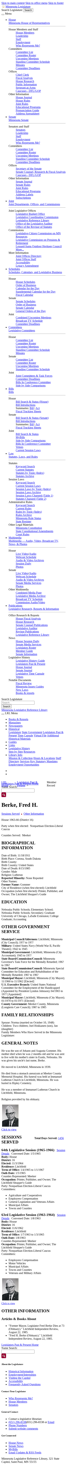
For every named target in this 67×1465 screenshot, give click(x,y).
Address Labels (24, 194)
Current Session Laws (28, 450)
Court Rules (22, 534)
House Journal (24, 97)
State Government (32, 732)
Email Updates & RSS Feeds (25, 1452)
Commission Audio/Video (30, 602)
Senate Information (26, 654)
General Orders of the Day (31, 311)
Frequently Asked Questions (25, 1384)
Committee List (24, 52)
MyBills (20, 437)
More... (20, 249)
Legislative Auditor (26, 628)
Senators (20, 129)
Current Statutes (25, 469)
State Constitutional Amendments (34, 531)
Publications (15, 605)
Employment (23, 42)
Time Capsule (25, 735)
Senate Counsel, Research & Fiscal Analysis (41, 171)
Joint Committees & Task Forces (34, 375)
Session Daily (23, 563)
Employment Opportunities (24, 764)
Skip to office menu (36, 2)
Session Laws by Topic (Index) (33, 489)
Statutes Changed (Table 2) (31, 498)
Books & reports (25, 693)
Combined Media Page (29, 592)
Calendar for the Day (27, 288)
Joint (11, 201)
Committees (15, 327)
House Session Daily (27, 641)
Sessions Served (10, 813)
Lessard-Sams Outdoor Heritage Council (39, 246)
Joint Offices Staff (26, 259)
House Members (25, 32)
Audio (32, 553)
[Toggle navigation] (2, 14)
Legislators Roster (26, 647)
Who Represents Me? (28, 45)
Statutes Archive (25, 476)
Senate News (16, 1446)
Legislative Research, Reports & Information (34, 608)
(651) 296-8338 (17, 1422)
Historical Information (21, 1371)
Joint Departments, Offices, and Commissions (34, 204)
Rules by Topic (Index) (29, 511)
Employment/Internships (22, 1374)
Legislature (15, 732)
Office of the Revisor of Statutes (34, 226)
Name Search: (9, 1348)
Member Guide (24, 650)
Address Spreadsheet (27, 113)
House (12, 19)
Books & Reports (18, 719)
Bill (32, 408)
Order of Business (26, 285)
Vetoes (19, 447)
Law (11, 453)
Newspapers (16, 725)
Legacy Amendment (27, 265)
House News (16, 1442)
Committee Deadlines (28, 68)
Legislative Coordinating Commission (37, 217)
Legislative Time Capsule (30, 673)
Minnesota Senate (19, 120)
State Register (23, 521)
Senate (12, 116)
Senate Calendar (25, 307)
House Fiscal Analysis (28, 618)
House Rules (23, 100)
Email (51, 1422)
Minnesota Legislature (18, 6)
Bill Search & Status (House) (32, 401)
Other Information (34, 813)
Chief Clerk (22, 74)
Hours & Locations (44, 758)
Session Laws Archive (28, 492)
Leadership (22, 35)
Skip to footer (56, 2)
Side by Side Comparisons (31, 385)
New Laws (22, 689)
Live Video (22, 553)
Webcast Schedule (26, 557)
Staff (18, 39)
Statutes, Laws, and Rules (23, 456)
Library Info (15, 754)
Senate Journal (24, 181)
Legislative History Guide (30, 660)
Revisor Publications (27, 631)
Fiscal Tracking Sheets (28, 411)
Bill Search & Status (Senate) (32, 417)
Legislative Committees (22, 330)
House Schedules (25, 281)
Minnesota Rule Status (28, 518)
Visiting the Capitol (19, 1377)
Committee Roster (26, 55)
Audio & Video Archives (30, 560)
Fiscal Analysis (24, 77)
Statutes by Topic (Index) (30, 472)
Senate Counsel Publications (32, 625)
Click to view (9, 1129)
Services (24, 761)
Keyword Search (25, 466)
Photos (19, 566)
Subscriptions (23, 197)
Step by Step (16, 751)
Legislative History (19, 748)
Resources (29, 751)
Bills (11, 388)
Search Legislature (11, 10)
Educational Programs (28, 107)
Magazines (15, 722)
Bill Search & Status (27, 434)
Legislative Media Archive (31, 595)
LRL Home (4, 784)
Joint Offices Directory (28, 256)
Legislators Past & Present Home (20, 1344)
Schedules (14, 268)
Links (12, 745)
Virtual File (40, 735)
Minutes (20, 65)
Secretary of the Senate (29, 168)
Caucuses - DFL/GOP (28, 90)
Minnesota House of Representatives (29, 22)
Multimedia (15, 537)
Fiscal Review (24, 683)
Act (38, 408)
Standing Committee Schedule (33, 61)
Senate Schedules (25, 301)
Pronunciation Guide (27, 110)
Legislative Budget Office (30, 213)
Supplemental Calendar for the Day (36, 291)
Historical (14, 729)
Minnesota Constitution (29, 527)
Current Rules (23, 508)
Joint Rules (22, 103)
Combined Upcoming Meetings (33, 317)
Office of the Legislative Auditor (34, 223)
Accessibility (23, 262)
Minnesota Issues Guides (30, 686)
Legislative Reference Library (32, 220)
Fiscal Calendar (24, 294)
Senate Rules (23, 184)
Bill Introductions (25, 404)
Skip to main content (13, 2)
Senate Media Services (28, 582)
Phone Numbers (18, 1425)
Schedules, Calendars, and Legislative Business (35, 272)
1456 (61, 1138)
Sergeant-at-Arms (26, 87)
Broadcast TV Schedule (29, 320)
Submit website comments (23, 1428)
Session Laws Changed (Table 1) (34, 495)
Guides (13, 741)
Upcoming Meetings (27, 58)
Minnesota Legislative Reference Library (24, 709)
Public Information (26, 84)
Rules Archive (24, 515)
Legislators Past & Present (30, 663)
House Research (25, 81)
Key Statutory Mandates (44, 761)
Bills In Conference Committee (33, 382)
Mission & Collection (21, 758)
